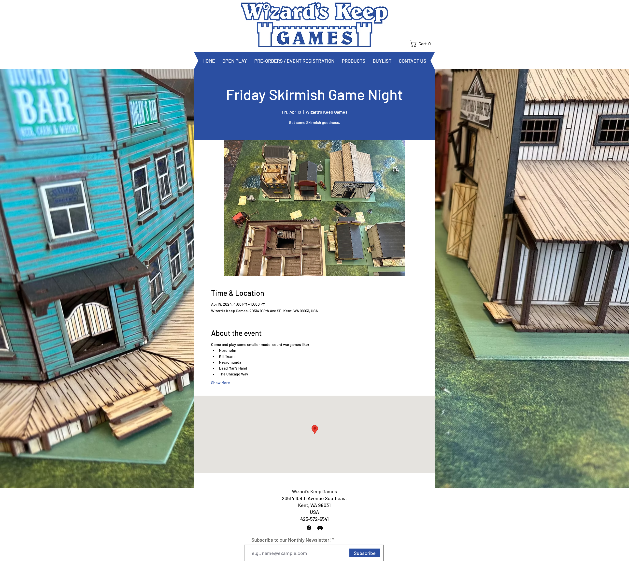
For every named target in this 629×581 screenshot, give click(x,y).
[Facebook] (309, 528)
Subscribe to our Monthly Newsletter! (291, 539)
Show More (220, 382)
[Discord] (320, 528)
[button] (422, 44)
